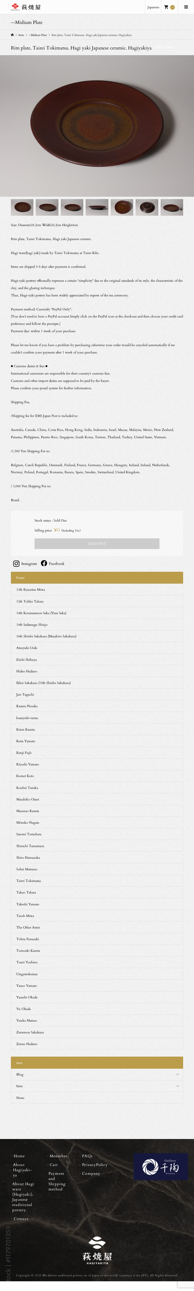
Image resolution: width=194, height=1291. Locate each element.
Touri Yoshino (27, 962)
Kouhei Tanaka (27, 787)
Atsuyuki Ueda (26, 647)
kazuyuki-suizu (27, 717)
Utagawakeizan (27, 973)
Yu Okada (23, 1008)
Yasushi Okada (26, 997)
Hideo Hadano (26, 671)
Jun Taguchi (25, 694)
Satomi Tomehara (28, 833)
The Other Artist (28, 927)
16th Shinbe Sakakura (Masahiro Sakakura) (46, 636)
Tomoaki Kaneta (28, 950)
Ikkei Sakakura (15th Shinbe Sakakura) (43, 682)
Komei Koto (25, 775)
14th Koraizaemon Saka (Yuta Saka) (41, 612)
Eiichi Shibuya (26, 659)
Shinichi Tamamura (30, 845)
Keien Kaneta (25, 729)
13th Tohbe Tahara (30, 601)
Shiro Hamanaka (28, 857)
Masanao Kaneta (27, 810)
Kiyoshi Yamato (27, 764)
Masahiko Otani (27, 799)
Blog (19, 1074)
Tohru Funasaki (27, 938)
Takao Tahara (26, 892)
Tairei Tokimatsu (28, 880)
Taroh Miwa (25, 915)
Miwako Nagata (27, 822)
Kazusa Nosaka (27, 705)
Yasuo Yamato (26, 985)
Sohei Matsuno (26, 869)
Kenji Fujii (23, 752)
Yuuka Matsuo (26, 1020)
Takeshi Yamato (27, 904)
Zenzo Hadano (26, 1043)
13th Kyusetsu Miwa (30, 589)
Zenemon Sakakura (30, 1032)
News (20, 1097)
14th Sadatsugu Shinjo (32, 624)
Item (19, 1085)
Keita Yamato (25, 740)
